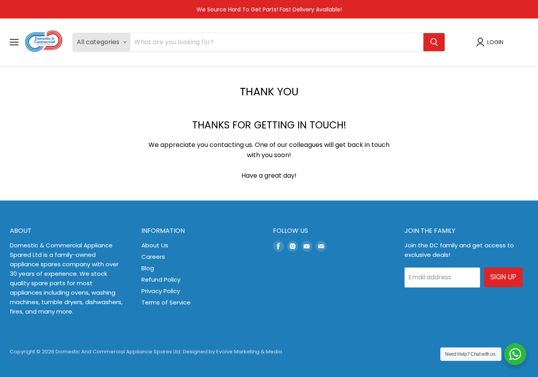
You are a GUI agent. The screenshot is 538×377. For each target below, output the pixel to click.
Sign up (503, 277)
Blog (147, 268)
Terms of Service (166, 302)
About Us (154, 245)
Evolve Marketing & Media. (249, 351)
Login (495, 42)
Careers (153, 257)
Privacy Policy (160, 291)
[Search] (434, 42)
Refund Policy (160, 279)
